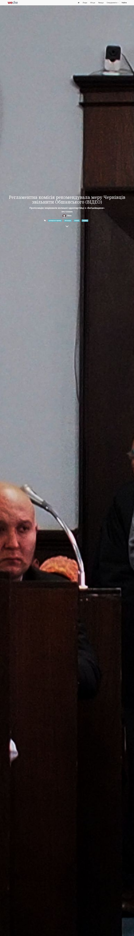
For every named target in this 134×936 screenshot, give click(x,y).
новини (76, 220)
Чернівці (85, 220)
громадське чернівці (55, 220)
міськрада (68, 220)
